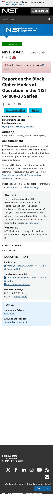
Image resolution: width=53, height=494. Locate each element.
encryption (9, 313)
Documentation (15, 110)
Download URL (14, 269)
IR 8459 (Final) (20, 296)
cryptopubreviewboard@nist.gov (17, 126)
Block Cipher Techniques (18, 284)
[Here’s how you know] (26, 3)
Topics (35, 110)
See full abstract (32, 223)
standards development (15, 322)
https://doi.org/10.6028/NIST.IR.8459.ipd (26, 265)
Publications (12, 44)
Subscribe (42, 488)
